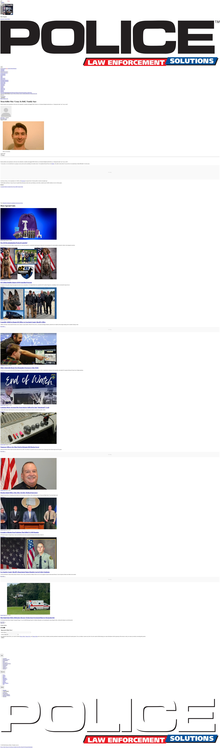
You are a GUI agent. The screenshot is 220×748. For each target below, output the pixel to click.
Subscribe (2, 19)
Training (1, 86)
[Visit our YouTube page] (4, 627)
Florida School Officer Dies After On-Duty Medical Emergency (19, 492)
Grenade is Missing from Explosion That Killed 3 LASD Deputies (19, 532)
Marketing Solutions (29, 93)
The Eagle (23, 180)
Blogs (6, 92)
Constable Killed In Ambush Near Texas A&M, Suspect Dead (11, 186)
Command (2, 69)
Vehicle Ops (2, 88)
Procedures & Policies (4, 80)
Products (23, 92)
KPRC (53, 163)
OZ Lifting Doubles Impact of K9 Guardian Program (16, 282)
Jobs (31, 92)
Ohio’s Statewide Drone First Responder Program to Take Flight (19, 368)
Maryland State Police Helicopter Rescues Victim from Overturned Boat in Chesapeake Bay (27, 617)
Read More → (3, 247)
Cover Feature (3, 68)
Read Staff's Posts (3, 118)
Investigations (2, 74)
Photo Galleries (27, 92)
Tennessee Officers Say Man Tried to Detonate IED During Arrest (19, 447)
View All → (2, 623)
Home (1, 98)
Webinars (14, 68)
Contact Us (12, 93)
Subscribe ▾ (3, 3)
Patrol (1, 76)
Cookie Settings (7, 93)
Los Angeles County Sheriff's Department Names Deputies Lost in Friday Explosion (25, 572)
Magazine (9, 92)
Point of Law (2, 78)
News (7, 68)
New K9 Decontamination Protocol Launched (13, 243)
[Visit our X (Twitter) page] (2, 627)
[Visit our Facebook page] (1, 627)
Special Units (2, 82)
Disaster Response (3, 71)
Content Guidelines (22, 93)
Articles (9, 68)
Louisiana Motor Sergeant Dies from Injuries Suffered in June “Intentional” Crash (24, 407)
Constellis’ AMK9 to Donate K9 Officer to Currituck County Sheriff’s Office (22, 322)
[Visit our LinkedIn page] (3, 627)
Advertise (2, 93)
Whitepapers (13, 92)
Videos (12, 68)
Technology (2, 84)
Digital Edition (7, 19)
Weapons (2, 90)
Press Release (16, 93)
